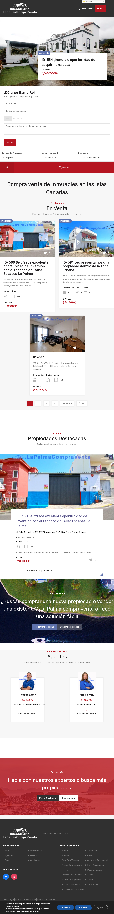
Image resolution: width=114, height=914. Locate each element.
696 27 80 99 (87, 8)
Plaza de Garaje (94, 870)
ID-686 (38, 357)
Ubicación (83, 153)
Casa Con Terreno (70, 860)
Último (82, 403)
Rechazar (83, 907)
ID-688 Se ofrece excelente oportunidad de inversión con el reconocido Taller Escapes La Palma (26, 268)
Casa (89, 855)
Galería (33, 855)
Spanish (88, 2)
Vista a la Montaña (71, 885)
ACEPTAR (65, 907)
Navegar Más (68, 798)
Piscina (65, 870)
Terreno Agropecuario (72, 880)
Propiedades (36, 851)
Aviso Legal (8, 899)
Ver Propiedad (27, 250)
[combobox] (8, 118)
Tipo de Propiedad (49, 153)
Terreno (91, 875)
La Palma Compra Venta (39, 570)
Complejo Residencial (97, 860)
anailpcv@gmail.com (86, 704)
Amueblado (92, 851)
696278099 (27, 700)
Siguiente (67, 403)
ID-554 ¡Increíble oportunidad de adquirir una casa (68, 62)
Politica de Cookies (46, 899)
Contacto (35, 860)
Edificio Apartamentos (72, 865)
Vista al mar (93, 885)
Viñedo (90, 880)
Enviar (100, 8)
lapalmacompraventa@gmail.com (29, 704)
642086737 (86, 700)
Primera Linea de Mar (71, 875)
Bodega (65, 855)
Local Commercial (95, 865)
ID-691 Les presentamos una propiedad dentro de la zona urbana (86, 266)
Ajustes (100, 907)
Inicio (7, 851)
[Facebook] (6, 877)
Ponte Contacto (47, 798)
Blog (7, 860)
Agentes (9, 855)
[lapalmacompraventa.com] (20, 14)
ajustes (36, 911)
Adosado (66, 851)
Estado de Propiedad (12, 153)
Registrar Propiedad (44, 627)
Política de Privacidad (25, 899)
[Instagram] (14, 877)
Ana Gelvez (87, 694)
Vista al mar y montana (73, 889)
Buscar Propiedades (69, 627)
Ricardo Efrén (27, 694)
